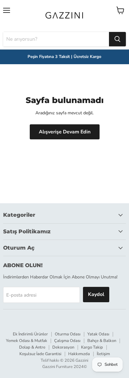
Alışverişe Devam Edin (64, 131)
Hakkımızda (79, 354)
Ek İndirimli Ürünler (30, 334)
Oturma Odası (67, 334)
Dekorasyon (63, 347)
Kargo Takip (92, 347)
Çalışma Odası (67, 341)
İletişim (103, 354)
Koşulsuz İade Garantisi (40, 354)
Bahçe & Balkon (101, 341)
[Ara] (117, 39)
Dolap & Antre (32, 347)
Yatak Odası (98, 334)
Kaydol (96, 294)
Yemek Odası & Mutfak (26, 341)
